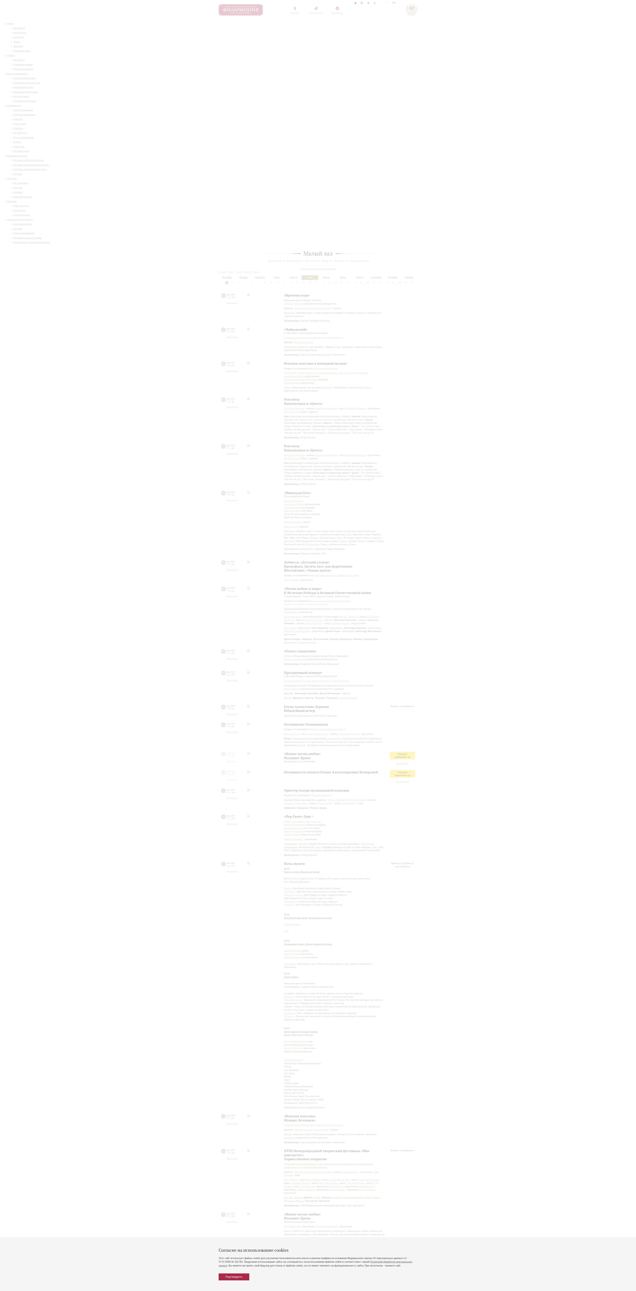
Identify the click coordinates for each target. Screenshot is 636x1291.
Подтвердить (233, 1276)
